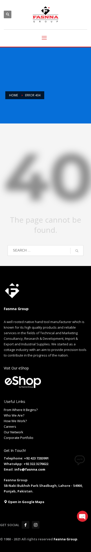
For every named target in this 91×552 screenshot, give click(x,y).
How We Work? (15, 421)
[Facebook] (25, 525)
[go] (76, 250)
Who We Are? (14, 415)
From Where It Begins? (21, 409)
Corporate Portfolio (18, 437)
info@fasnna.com (29, 469)
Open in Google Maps (25, 502)
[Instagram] (35, 525)
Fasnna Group (65, 539)
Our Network (13, 432)
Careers (10, 426)
